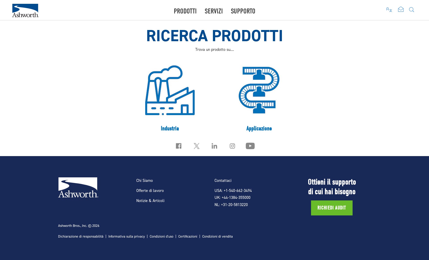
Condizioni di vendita (217, 236)
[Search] (411, 10)
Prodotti (185, 11)
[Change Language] (389, 8)
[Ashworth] (25, 15)
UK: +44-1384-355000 (232, 197)
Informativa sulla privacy (126, 236)
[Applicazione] (259, 96)
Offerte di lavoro (150, 190)
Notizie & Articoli (150, 200)
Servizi (214, 11)
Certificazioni (187, 236)
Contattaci (222, 180)
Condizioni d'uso (161, 236)
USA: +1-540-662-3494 (233, 190)
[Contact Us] (400, 9)
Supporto (243, 11)
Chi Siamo (144, 180)
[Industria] (169, 96)
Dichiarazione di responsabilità (80, 236)
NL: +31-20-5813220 (231, 204)
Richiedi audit (332, 208)
